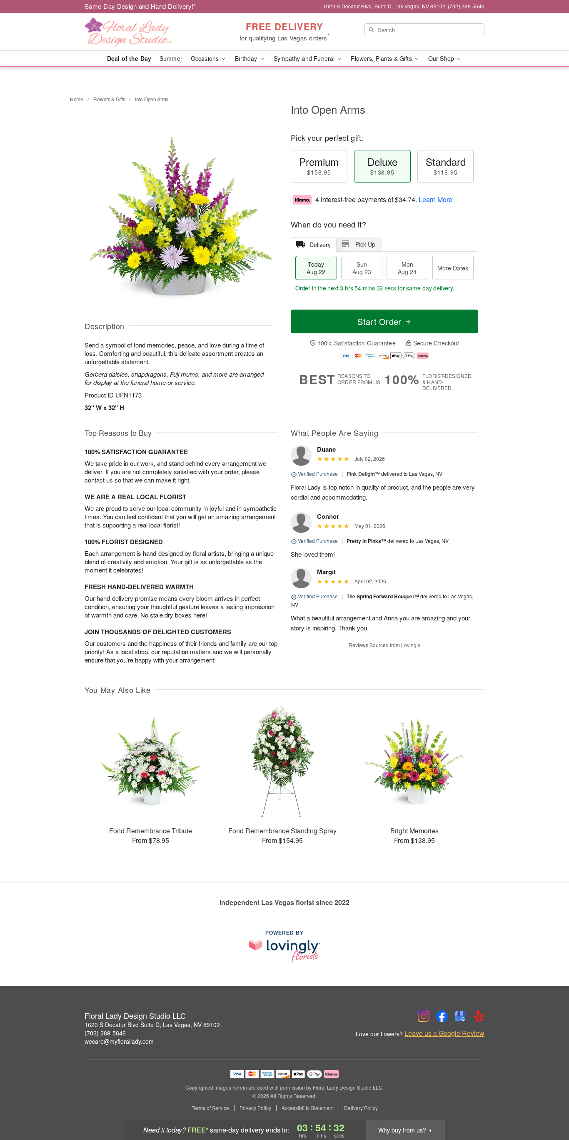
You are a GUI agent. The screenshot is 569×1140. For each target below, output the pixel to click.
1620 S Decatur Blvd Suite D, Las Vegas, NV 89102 (152, 1024)
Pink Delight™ (363, 474)
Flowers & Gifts (109, 98)
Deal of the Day (129, 58)
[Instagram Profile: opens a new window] (423, 1016)
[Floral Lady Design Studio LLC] (145, 32)
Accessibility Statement (308, 1107)
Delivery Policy (361, 1107)
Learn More (435, 199)
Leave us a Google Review (444, 1033)
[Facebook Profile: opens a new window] (442, 1016)
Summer (171, 58)
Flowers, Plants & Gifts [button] (382, 58)
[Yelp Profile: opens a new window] (478, 1016)
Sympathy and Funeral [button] (305, 58)
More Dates (452, 268)
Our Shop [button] (442, 58)
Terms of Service (210, 1107)
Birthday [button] (247, 58)
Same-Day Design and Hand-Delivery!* (140, 6)
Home (76, 98)
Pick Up (365, 244)
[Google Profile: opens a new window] (460, 1016)
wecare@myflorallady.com (119, 1041)
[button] (547, 1104)
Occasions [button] (205, 58)
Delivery (320, 244)
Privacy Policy (255, 1107)
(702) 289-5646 (105, 1033)
